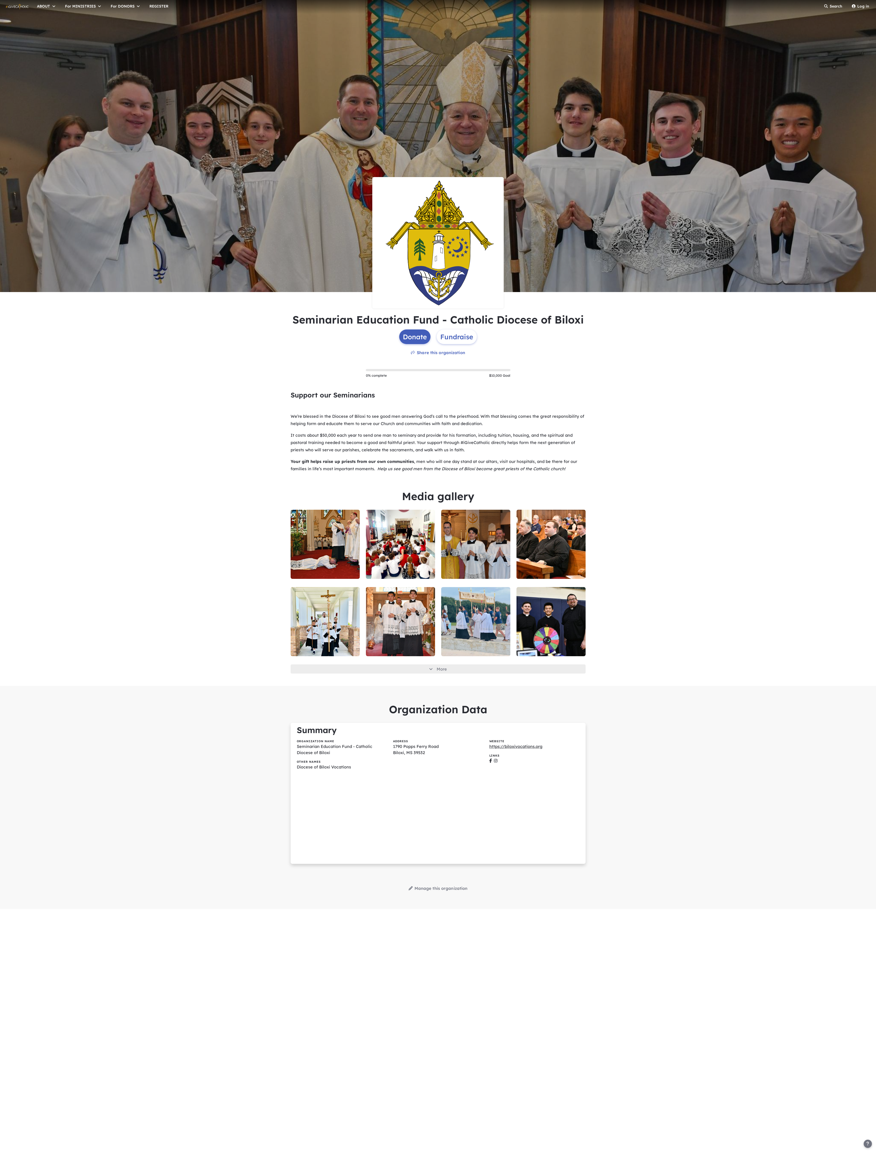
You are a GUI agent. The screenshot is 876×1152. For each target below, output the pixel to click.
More (442, 669)
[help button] (868, 1144)
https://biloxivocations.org (515, 746)
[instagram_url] (496, 760)
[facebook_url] (490, 760)
